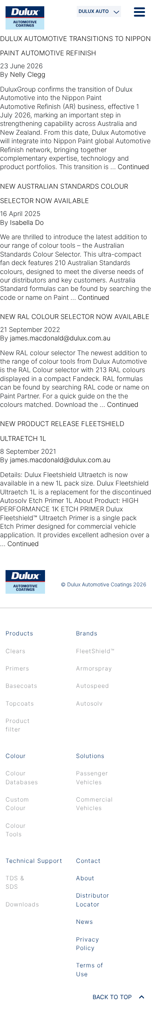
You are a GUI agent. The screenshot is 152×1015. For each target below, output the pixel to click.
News (84, 921)
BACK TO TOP (113, 997)
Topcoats (20, 703)
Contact (88, 860)
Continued (133, 167)
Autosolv (89, 703)
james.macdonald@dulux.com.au (60, 338)
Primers (17, 668)
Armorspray (94, 668)
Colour (16, 755)
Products (19, 633)
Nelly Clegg (27, 74)
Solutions (90, 755)
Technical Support (34, 860)
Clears (15, 651)
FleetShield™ (95, 651)
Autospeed (92, 685)
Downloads (22, 904)
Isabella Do (27, 222)
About (85, 878)
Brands (86, 633)
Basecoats (21, 685)
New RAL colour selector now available (74, 316)
